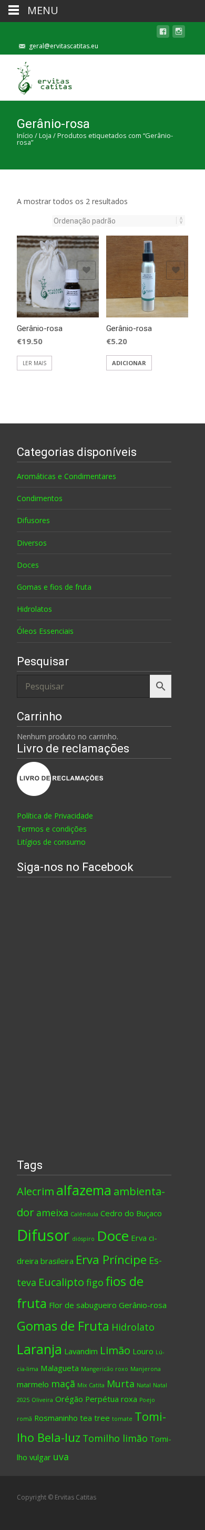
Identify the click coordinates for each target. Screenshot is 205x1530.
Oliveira (42, 1400)
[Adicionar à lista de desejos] (86, 270)
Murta (121, 1383)
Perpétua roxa (111, 1399)
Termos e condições (52, 829)
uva (61, 1456)
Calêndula (84, 1214)
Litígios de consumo (51, 842)
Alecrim (35, 1191)
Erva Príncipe (111, 1259)
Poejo (147, 1400)
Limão (115, 1350)
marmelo (33, 1384)
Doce (113, 1235)
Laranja (39, 1349)
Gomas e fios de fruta (54, 587)
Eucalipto (61, 1281)
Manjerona (145, 1369)
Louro (142, 1351)
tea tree (95, 1417)
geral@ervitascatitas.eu (63, 45)
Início (25, 135)
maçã (63, 1383)
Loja (45, 135)
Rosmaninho (56, 1417)
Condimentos (40, 498)
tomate (122, 1418)
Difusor (43, 1235)
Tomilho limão (115, 1438)
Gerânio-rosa (143, 1305)
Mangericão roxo (104, 1369)
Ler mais (34, 363)
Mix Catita (91, 1385)
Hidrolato (133, 1327)
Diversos (32, 543)
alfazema (83, 1190)
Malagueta (59, 1368)
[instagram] (178, 33)
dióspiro (83, 1238)
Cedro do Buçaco (131, 1213)
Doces (28, 565)
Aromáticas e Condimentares (66, 476)
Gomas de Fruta (63, 1326)
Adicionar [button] (129, 363)
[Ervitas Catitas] (37, 76)
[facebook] (163, 33)
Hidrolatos (34, 609)
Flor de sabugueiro (83, 1305)
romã (24, 1418)
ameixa (52, 1212)
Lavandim (81, 1351)
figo (95, 1282)
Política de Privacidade (55, 816)
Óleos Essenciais (45, 631)
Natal (144, 1385)
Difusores (33, 520)
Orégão (69, 1399)
